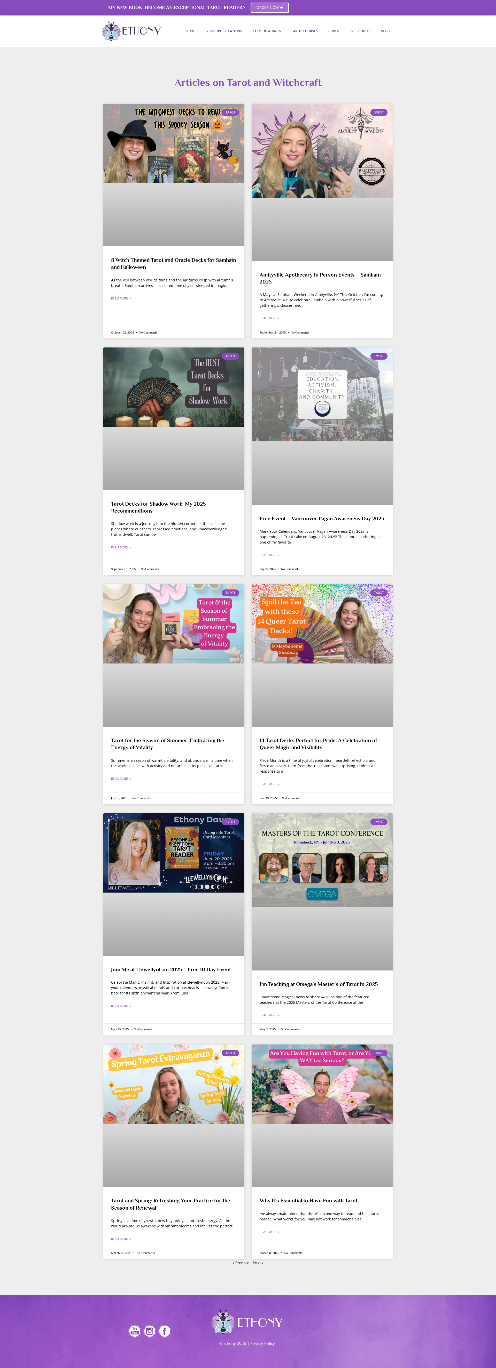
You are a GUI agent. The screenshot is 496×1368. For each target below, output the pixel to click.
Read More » (121, 298)
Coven (333, 31)
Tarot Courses (304, 31)
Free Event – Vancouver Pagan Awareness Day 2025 (322, 518)
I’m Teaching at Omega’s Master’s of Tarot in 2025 (319, 984)
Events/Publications (223, 31)
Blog (385, 31)
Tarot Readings (266, 31)
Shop (189, 31)
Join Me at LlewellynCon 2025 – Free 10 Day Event (171, 969)
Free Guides (360, 31)
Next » (258, 1262)
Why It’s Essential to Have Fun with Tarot (309, 1200)
